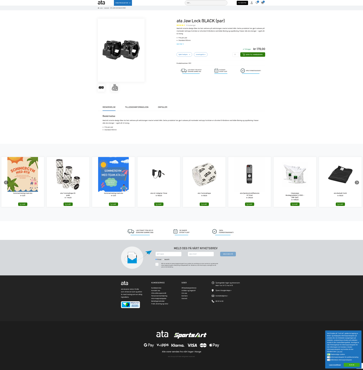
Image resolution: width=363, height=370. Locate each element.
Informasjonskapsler (158, 298)
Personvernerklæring (159, 296)
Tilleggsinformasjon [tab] (136, 107)
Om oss (184, 293)
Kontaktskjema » (222, 296)
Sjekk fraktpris (183, 54)
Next (356, 182)
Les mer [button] (339, 351)
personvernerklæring (167, 267)
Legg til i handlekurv (254, 54)
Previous (6, 182)
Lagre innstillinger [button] (335, 365)
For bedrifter (242, 3)
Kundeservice (156, 288)
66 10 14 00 (219, 301)
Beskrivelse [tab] (109, 107)
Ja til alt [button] (351, 365)
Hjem (101, 8)
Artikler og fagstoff (189, 290)
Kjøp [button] (23, 204)
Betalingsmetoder (158, 301)
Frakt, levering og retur (159, 304)
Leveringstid (200, 54)
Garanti (184, 298)
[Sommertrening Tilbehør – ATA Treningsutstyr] (68, 182)
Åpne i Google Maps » (223, 290)
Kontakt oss (155, 290)
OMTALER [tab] (162, 107)
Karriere (185, 296)
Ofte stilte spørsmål (158, 293)
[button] (328, 354)
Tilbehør (106, 8)
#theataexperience (189, 288)
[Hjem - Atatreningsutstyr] (103, 2)
